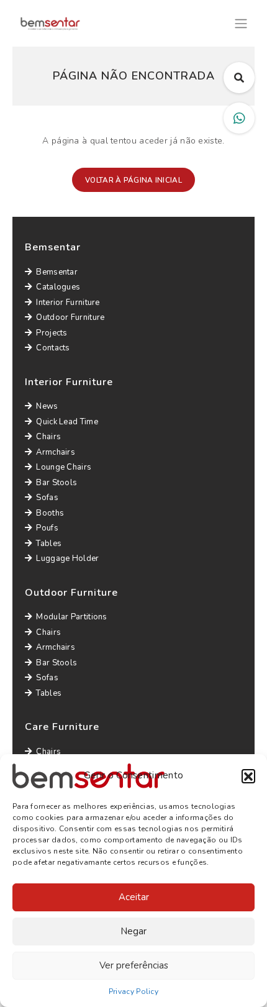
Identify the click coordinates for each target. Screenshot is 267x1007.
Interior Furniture (67, 302)
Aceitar (134, 897)
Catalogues (58, 287)
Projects (51, 333)
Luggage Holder (67, 558)
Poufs (47, 528)
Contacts (53, 347)
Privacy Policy (133, 991)
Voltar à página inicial (133, 180)
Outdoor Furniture (70, 317)
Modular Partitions (71, 616)
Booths (50, 513)
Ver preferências (133, 965)
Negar (133, 931)
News (47, 406)
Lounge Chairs (63, 467)
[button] (248, 776)
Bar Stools (56, 482)
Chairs (48, 436)
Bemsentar (57, 272)
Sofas (47, 497)
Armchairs (55, 452)
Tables (48, 543)
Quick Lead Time (67, 421)
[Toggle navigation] (240, 22)
